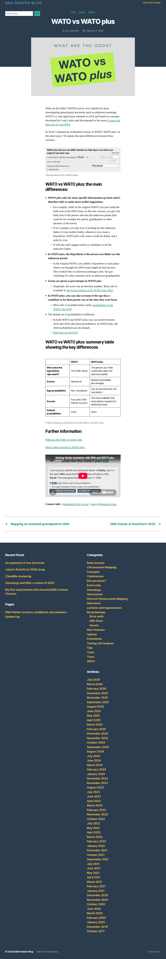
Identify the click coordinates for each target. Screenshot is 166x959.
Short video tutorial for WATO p (63, 447)
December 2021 (97, 850)
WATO (91, 12)
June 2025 (94, 711)
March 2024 (94, 765)
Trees (91, 656)
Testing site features (100, 643)
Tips (73, 12)
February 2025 (96, 729)
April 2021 (93, 877)
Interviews (94, 603)
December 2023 (97, 778)
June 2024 (94, 760)
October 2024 (96, 742)
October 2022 (96, 819)
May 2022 (93, 828)
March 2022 (94, 837)
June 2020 (94, 908)
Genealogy (94, 589)
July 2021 (93, 864)
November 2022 (97, 814)
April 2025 (94, 720)
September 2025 (98, 702)
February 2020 (96, 917)
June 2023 (94, 796)
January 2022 (96, 846)
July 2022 (93, 823)
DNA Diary (96, 620)
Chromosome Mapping (101, 567)
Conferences (95, 576)
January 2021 (96, 890)
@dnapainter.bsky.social (75, 504)
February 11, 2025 (94, 30)
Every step (94, 585)
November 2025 (97, 697)
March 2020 (94, 913)
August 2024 (95, 751)
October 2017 (96, 931)
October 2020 (96, 904)
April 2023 (94, 801)
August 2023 (95, 787)
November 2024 (97, 738)
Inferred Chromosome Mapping (107, 598)
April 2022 (94, 832)
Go (37, 13)
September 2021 (98, 859)
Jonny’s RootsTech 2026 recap (25, 569)
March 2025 (94, 724)
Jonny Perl (74, 30)
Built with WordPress (47, 951)
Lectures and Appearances (104, 607)
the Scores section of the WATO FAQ (90, 290)
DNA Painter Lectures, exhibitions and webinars (36, 612)
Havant (93, 625)
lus (83, 447)
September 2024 (98, 747)
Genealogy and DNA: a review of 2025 (29, 583)
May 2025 (93, 715)
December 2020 (97, 895)
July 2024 (93, 756)
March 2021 (94, 881)
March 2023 (94, 805)
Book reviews (96, 563)
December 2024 (97, 733)
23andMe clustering (18, 576)
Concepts (93, 571)
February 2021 (96, 886)
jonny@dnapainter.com (103, 504)
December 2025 (97, 693)
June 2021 (94, 868)
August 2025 (95, 706)
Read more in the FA (64, 332)
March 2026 (94, 684)
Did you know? (96, 580)
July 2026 (93, 679)
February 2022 (96, 841)
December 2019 (97, 926)
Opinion (92, 634)
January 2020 (96, 922)
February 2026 (96, 688)
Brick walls (96, 616)
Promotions (94, 638)
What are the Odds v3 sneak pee (63, 439)
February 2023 (96, 810)
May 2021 (93, 873)
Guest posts (95, 594)
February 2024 (96, 769)
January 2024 (96, 774)
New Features (96, 629)
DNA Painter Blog (23, 3)
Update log (12, 616)
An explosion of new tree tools (24, 563)
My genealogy (96, 612)
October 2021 (96, 855)
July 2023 (93, 792)
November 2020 (97, 899)
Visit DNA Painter (152, 2)
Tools (82, 12)
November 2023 (97, 783)
